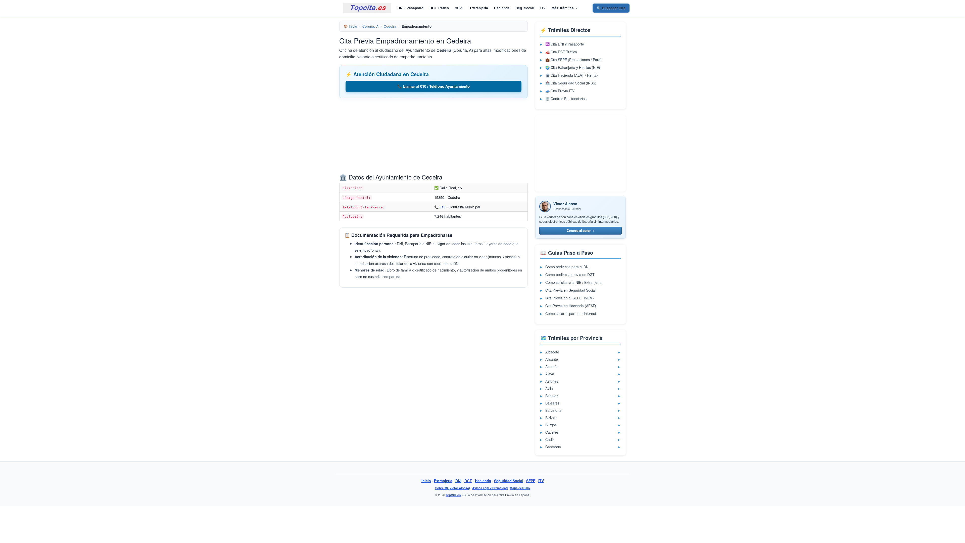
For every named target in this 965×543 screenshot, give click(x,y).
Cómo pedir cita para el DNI (567, 266)
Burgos (551, 424)
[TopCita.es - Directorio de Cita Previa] (367, 8)
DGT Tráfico (439, 8)
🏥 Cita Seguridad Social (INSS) (570, 82)
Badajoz (551, 395)
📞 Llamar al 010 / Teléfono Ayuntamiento (433, 86)
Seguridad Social (508, 480)
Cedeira (390, 26)
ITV (543, 8)
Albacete (552, 351)
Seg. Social (525, 8)
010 (443, 206)
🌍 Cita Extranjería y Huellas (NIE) (572, 67)
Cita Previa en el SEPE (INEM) (569, 297)
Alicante (551, 359)
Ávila (549, 388)
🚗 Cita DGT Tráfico (561, 51)
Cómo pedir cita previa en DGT (570, 274)
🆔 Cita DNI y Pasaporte (564, 44)
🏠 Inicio (350, 26)
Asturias (551, 381)
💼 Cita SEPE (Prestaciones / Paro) (573, 59)
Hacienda (502, 8)
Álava (549, 373)
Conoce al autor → (581, 230)
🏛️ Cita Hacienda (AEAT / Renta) (571, 75)
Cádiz (549, 439)
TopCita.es (453, 495)
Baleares (552, 402)
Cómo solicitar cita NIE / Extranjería (573, 282)
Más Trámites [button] (563, 8)
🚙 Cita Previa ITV (559, 90)
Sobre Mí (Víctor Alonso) (452, 488)
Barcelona (553, 410)
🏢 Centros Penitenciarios (566, 98)
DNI (458, 480)
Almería (551, 366)
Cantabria (553, 446)
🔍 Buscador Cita (611, 8)
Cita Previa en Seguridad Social (570, 290)
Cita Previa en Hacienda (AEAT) (570, 305)
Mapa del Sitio (520, 488)
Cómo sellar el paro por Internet (570, 313)
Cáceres (552, 432)
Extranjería (479, 8)
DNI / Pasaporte (410, 8)
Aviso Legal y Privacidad (490, 488)
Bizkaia (551, 417)
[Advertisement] (433, 137)
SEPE (459, 8)
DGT (468, 480)
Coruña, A (370, 26)
